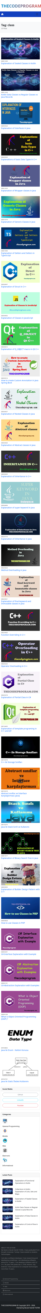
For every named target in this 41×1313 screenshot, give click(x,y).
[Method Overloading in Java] (20, 555)
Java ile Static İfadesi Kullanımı (15, 1081)
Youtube (20, 1105)
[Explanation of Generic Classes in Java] (20, 207)
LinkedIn (20, 1100)
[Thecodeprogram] (2, 14)
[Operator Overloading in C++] (20, 651)
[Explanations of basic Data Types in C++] (20, 144)
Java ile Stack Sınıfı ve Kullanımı (15, 826)
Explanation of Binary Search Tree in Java (19, 858)
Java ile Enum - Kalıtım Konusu (14, 1050)
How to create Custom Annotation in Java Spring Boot (19, 381)
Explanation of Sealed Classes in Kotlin (18, 63)
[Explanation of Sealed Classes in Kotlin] (20, 48)
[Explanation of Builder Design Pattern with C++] (20, 874)
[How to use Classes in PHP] (20, 908)
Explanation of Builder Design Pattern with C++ (20, 890)
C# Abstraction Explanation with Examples (20, 985)
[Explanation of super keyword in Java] (20, 493)
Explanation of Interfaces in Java (15, 128)
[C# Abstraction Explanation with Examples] (20, 970)
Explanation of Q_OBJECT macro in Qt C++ (20, 349)
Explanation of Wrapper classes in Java (18, 190)
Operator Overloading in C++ (14, 666)
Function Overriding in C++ (13, 634)
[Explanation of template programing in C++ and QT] (20, 713)
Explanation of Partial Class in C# (16, 697)
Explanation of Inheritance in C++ (16, 476)
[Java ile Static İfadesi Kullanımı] (20, 1066)
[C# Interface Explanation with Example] (20, 939)
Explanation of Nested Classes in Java (18, 413)
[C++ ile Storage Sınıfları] (20, 747)
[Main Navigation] (37, 14)
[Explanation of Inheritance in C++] (20, 461)
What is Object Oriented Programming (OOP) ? (18, 1017)
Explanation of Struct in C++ (13, 286)
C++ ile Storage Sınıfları (11, 762)
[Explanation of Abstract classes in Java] (20, 430)
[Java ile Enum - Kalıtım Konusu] (20, 1035)
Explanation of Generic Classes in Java (18, 221)
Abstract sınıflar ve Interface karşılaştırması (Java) (14, 794)
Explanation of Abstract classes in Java (18, 445)
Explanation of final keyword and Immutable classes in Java (16, 602)
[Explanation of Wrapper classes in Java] (20, 175)
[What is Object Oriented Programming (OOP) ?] (20, 1001)
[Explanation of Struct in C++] (20, 272)
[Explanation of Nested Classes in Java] (20, 399)
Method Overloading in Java (13, 570)
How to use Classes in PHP (13, 923)
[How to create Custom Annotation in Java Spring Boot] (20, 365)
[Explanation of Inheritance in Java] (20, 524)
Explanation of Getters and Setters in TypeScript (18, 254)
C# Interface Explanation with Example (18, 954)
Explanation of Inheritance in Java (16, 539)
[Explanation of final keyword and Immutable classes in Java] (20, 586)
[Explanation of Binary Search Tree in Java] (20, 843)
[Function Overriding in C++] (20, 620)
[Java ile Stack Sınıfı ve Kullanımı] (20, 812)
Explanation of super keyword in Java (18, 507)
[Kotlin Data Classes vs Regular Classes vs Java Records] (20, 80)
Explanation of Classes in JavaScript (17, 318)
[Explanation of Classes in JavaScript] (20, 303)
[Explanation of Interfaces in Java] (20, 113)
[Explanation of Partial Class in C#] (20, 682)
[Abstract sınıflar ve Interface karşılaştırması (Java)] (20, 778)
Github (20, 1095)
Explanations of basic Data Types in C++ (19, 159)
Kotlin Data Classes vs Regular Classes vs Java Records (19, 95)
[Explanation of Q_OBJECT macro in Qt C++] (20, 334)
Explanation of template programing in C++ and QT (19, 729)
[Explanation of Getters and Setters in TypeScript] (20, 238)
